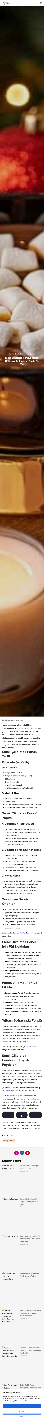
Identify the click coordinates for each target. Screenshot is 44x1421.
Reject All (22, 1417)
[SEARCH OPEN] (37, 3)
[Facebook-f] (22, 1153)
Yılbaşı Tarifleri (31, 1046)
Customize (22, 1411)
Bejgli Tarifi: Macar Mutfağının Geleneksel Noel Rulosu (30, 1387)
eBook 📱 (35, 1115)
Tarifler (20, 354)
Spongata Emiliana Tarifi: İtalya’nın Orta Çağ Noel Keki (29, 1201)
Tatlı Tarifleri (13, 354)
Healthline (9, 1091)
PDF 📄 (21, 1115)
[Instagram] (16, 1153)
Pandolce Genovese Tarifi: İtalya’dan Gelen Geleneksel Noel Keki (30, 1350)
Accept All (22, 1406)
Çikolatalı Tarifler (29, 354)
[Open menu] (41, 3)
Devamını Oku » (24, 1171)
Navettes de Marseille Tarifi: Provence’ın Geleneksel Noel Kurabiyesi (30, 1313)
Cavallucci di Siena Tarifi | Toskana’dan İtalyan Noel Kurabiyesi (30, 1238)
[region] (22, 1405)
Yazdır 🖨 (8, 1115)
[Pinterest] (27, 1153)
